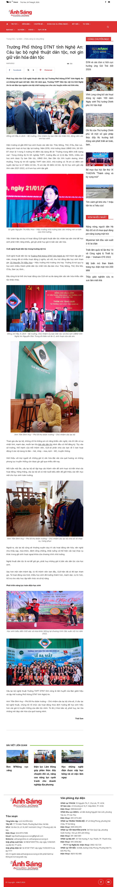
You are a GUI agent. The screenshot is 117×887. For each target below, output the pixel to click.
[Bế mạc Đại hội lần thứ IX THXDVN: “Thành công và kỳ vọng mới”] (99, 159)
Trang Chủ (10, 39)
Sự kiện (19, 39)
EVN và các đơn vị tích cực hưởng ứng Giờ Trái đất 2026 (99, 66)
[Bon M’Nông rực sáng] (17, 756)
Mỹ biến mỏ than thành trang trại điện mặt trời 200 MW (99, 267)
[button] (108, 27)
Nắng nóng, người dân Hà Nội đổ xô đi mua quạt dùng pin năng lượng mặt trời (99, 230)
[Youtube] (109, 2)
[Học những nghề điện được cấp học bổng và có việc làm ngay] (72, 756)
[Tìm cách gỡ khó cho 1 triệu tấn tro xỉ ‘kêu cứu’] (99, 191)
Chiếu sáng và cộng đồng (34, 39)
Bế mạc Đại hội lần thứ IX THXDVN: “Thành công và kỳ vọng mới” (99, 173)
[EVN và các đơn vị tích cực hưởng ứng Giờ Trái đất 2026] (99, 52)
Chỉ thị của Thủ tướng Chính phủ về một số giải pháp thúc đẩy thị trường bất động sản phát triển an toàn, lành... (99, 137)
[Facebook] (105, 2)
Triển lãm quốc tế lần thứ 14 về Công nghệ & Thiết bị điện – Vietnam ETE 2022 (99, 253)
